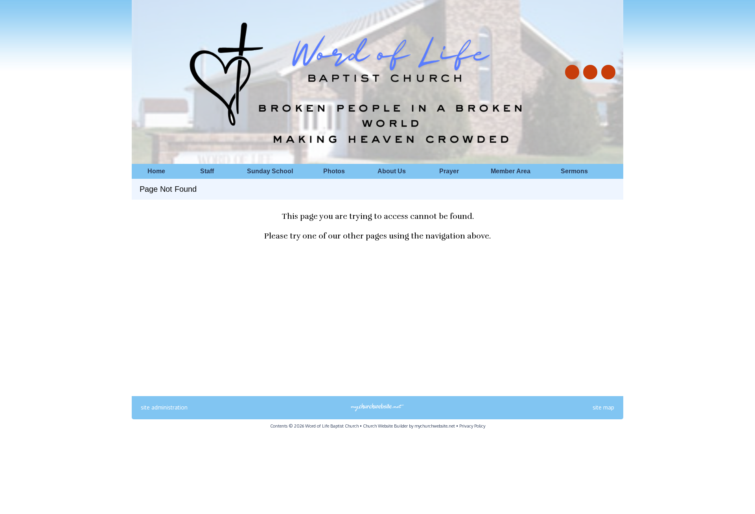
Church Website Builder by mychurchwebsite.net (409, 426)
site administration (164, 407)
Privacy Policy (472, 426)
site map (603, 407)
